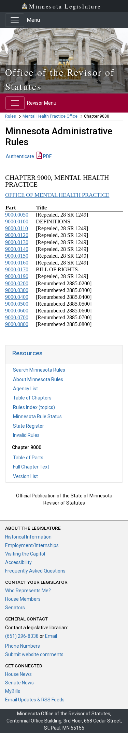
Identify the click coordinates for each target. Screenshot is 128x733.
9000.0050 (16, 215)
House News (18, 674)
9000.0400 (16, 297)
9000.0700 (16, 317)
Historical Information (28, 537)
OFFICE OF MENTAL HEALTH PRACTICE (57, 195)
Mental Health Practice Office (50, 116)
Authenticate (20, 156)
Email (51, 636)
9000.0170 (16, 269)
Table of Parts (28, 457)
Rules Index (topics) (34, 407)
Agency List (25, 388)
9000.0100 (16, 221)
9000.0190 (16, 276)
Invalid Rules (26, 435)
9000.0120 (16, 235)
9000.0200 (16, 283)
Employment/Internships (32, 545)
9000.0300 (16, 290)
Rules (10, 116)
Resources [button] (27, 353)
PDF (47, 156)
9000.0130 (16, 242)
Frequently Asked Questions (35, 571)
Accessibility (18, 562)
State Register (28, 426)
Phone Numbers (22, 646)
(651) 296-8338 (22, 636)
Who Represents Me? (28, 590)
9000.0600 (16, 310)
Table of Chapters (32, 397)
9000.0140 (16, 249)
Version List (25, 476)
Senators (15, 607)
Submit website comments (34, 654)
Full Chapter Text (31, 467)
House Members (23, 599)
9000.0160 (16, 263)
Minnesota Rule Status (37, 416)
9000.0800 (16, 324)
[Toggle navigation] (14, 20)
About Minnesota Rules (38, 379)
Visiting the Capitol (25, 554)
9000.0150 (16, 256)
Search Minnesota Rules (39, 370)
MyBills (12, 691)
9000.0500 (16, 304)
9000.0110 (16, 228)
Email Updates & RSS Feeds (35, 699)
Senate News (19, 682)
